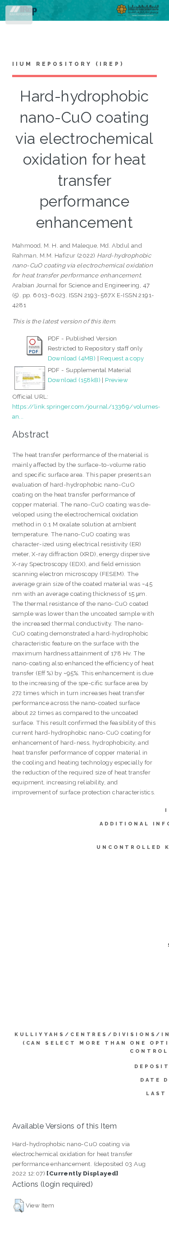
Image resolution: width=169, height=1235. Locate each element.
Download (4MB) (72, 358)
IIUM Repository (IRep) (68, 64)
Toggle (19, 17)
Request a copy (122, 358)
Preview (116, 379)
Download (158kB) (74, 379)
